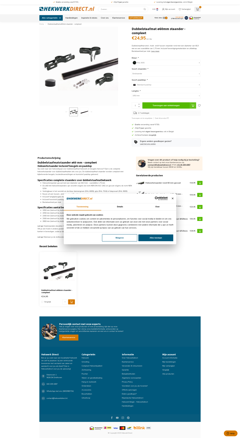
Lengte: (136, 91)
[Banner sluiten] (173, 198)
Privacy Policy (127, 382)
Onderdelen (86, 386)
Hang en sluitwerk (89, 382)
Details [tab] (120, 207)
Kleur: (135, 58)
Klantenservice (118, 18)
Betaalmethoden (128, 374)
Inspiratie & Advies (89, 18)
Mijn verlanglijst (168, 366)
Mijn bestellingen (169, 362)
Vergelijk (47, 302)
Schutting (85, 362)
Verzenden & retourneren (132, 366)
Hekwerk (85, 358)
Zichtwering (86, 370)
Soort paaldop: (140, 80)
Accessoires (86, 390)
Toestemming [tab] (82, 207)
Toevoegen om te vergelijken (142, 118)
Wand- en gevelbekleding (92, 378)
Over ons (105, 18)
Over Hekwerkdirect (130, 358)
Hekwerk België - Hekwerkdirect (135, 402)
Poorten (85, 374)
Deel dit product (161, 118)
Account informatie (169, 358)
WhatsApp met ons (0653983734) (60, 391)
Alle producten (168, 374)
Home (41, 24)
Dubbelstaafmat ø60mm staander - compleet (65, 24)
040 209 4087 (52, 384)
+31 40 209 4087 (183, 165)
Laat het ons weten (148, 144)
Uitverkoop (86, 398)
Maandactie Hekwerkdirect (132, 398)
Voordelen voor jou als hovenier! (135, 386)
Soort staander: (140, 69)
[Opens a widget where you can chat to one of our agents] (231, 433)
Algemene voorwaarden (131, 378)
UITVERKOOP (136, 18)
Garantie (125, 370)
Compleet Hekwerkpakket (92, 366)
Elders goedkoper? (129, 394)
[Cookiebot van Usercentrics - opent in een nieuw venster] (157, 198)
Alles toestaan (156, 238)
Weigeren (120, 238)
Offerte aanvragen (129, 390)
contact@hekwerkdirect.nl (159, 165)
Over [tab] (157, 207)
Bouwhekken (87, 394)
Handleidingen (71, 18)
